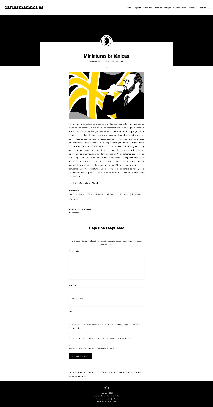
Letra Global (86, 209)
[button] (209, 8)
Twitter (117, 396)
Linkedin (97, 396)
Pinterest (108, 399)
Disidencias (75, 209)
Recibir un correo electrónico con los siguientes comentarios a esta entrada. (100, 338)
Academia (110, 396)
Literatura (75, 213)
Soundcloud (100, 399)
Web (71, 311)
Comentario (74, 251)
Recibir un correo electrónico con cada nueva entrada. (91, 348)
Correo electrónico (77, 298)
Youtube (114, 399)
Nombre (73, 285)
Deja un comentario (119, 61)
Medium (103, 396)
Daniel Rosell (111, 402)
